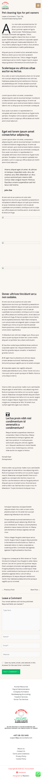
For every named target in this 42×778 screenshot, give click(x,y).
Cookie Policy (21, 759)
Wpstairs (26, 776)
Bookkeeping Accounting (21, 694)
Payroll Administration (21, 689)
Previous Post (8, 589)
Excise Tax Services (21, 699)
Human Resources (21, 687)
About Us (21, 749)
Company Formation (21, 692)
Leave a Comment (8, 16)
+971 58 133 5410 (21, 735)
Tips (18, 16)
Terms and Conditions (21, 754)
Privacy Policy (21, 756)
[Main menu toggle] (38, 5)
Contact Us (21, 751)
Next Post (35, 589)
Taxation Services (21, 697)
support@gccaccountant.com (21, 738)
